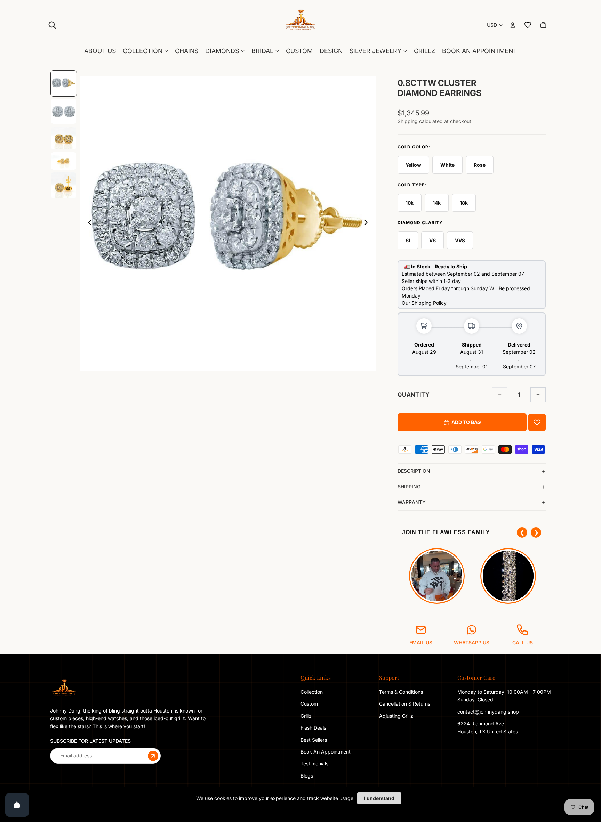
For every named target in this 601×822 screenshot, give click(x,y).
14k (437, 203)
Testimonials (314, 763)
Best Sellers (313, 739)
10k (410, 203)
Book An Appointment (325, 752)
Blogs (306, 776)
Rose (480, 165)
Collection (311, 692)
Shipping (409, 486)
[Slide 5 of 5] (63, 185)
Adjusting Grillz (397, 716)
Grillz (306, 716)
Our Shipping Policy (424, 303)
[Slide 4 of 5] (63, 161)
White (447, 165)
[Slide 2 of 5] (63, 111)
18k (464, 203)
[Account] (512, 25)
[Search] (52, 25)
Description (414, 471)
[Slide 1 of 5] (63, 83)
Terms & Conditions (401, 692)
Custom (309, 704)
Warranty (412, 502)
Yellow (413, 165)
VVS (460, 240)
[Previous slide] (87, 223)
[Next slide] (368, 223)
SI (408, 240)
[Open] (17, 805)
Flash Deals (313, 728)
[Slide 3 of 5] (63, 138)
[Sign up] (153, 755)
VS (432, 240)
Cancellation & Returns (404, 704)
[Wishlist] (528, 25)
